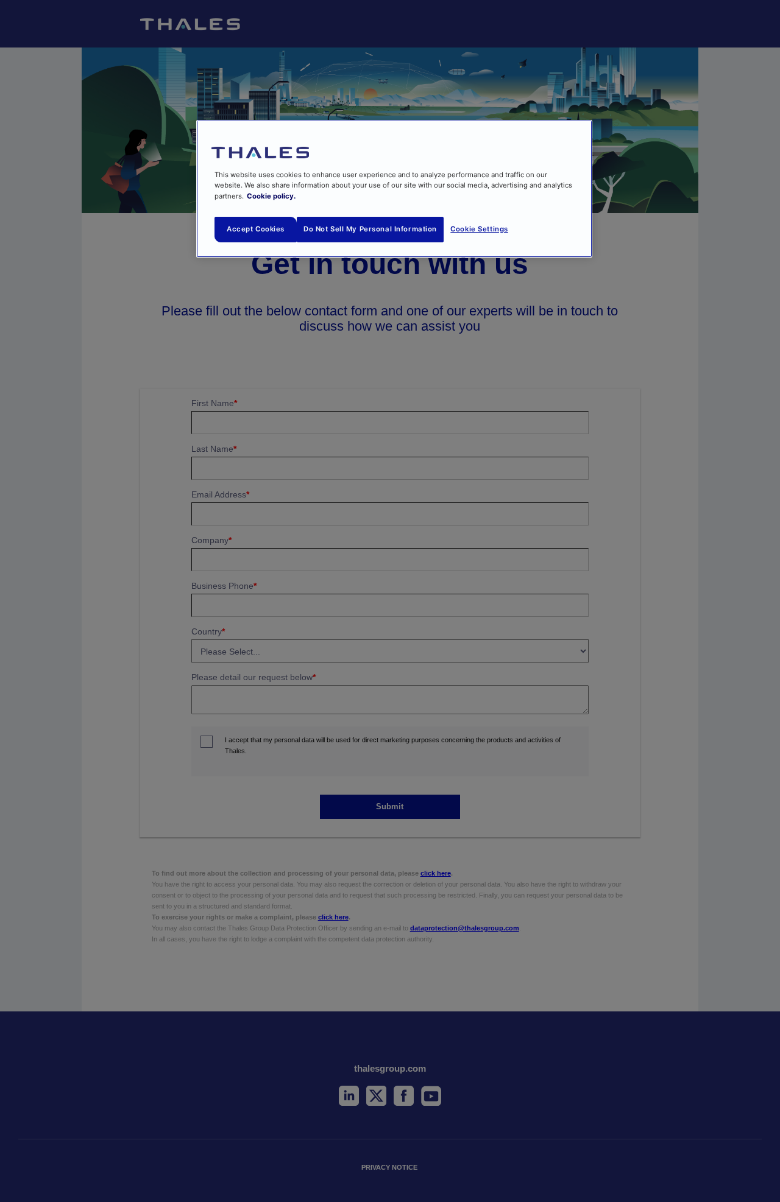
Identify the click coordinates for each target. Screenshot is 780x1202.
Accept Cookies (256, 229)
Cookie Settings (479, 229)
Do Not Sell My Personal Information (370, 229)
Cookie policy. (271, 196)
